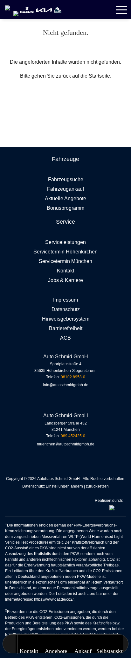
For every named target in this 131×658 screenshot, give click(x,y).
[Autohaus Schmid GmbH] (7, 5)
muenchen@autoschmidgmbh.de (65, 444)
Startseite (99, 76)
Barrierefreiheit (65, 328)
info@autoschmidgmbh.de (65, 385)
